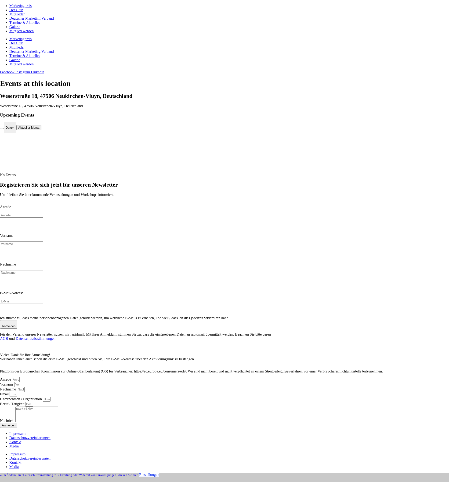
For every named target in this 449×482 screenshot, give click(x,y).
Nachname (8, 264)
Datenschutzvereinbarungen (30, 438)
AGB (4, 338)
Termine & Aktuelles (24, 23)
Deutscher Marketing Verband (31, 18)
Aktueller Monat (29, 127)
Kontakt (15, 442)
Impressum (17, 434)
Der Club (16, 10)
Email (5, 394)
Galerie (14, 27)
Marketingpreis (20, 6)
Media (14, 446)
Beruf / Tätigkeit (12, 404)
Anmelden (8, 326)
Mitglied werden (21, 31)
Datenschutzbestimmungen (35, 338)
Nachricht (7, 421)
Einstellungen (149, 475)
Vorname (6, 235)
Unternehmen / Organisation (21, 399)
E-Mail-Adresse (11, 293)
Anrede (5, 207)
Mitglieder (17, 14)
